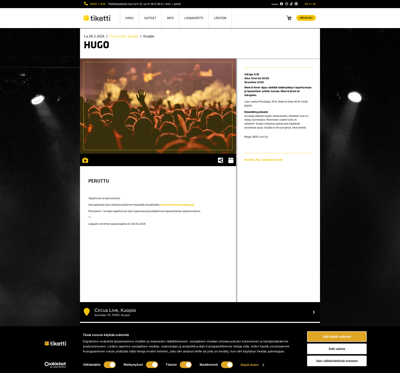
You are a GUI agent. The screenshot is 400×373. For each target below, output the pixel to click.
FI (310, 4)
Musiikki (249, 160)
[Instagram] (286, 4)
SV (314, 4)
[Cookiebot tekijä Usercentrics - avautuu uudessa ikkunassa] (55, 365)
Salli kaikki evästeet (337, 336)
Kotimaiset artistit (272, 160)
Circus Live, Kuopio (123, 36)
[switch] (152, 364)
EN (306, 4)
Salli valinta (337, 349)
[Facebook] (281, 4)
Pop (258, 160)
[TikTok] (291, 4)
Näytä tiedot (249, 365)
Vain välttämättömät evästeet (337, 361)
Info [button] (170, 18)
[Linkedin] (296, 4)
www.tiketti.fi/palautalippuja (177, 204)
